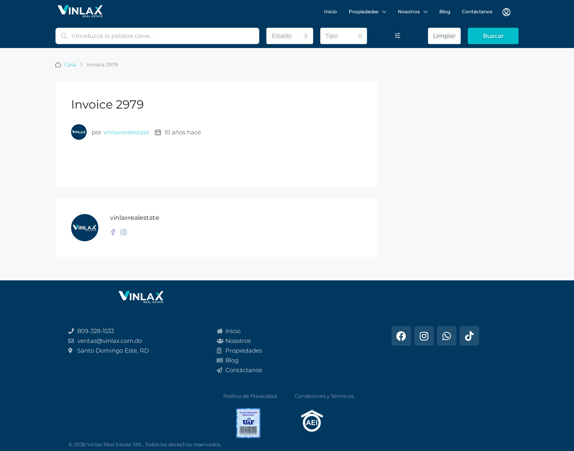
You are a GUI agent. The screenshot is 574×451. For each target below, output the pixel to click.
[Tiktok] (469, 336)
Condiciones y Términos (324, 396)
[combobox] (289, 36)
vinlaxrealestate (126, 132)
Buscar (493, 35)
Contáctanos (477, 11)
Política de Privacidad (250, 396)
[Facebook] (401, 336)
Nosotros (409, 11)
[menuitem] (506, 12)
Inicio (330, 11)
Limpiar (444, 35)
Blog (444, 11)
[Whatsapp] (446, 336)
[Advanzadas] (397, 36)
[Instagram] (424, 336)
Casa (70, 64)
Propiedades (363, 11)
